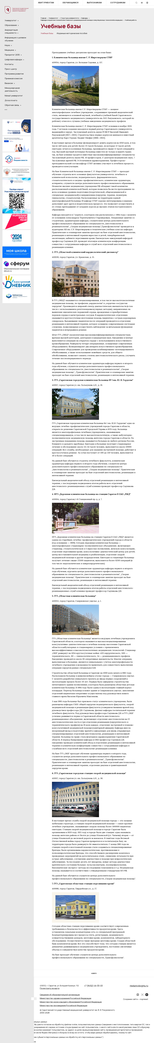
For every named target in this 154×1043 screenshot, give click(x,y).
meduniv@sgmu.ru (139, 985)
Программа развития (14, 73)
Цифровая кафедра (14, 59)
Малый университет (14, 95)
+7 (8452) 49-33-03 (93, 985)
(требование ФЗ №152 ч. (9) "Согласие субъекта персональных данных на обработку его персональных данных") (52, 1037)
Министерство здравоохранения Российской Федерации (65, 998)
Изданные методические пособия (72, 33)
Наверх (94, 973)
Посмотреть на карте (49, 988)
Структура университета (70, 18)
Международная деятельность (12, 89)
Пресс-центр (11, 69)
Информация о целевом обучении (15, 39)
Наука (7, 45)
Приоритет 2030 (12, 55)
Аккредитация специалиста (11, 31)
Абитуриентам (46, 2)
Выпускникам (94, 2)
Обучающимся (70, 2)
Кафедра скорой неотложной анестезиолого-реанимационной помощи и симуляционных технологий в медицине (82, 20)
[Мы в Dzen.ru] (147, 994)
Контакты (9, 64)
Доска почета (11, 100)
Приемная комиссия (13, 78)
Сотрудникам (117, 2)
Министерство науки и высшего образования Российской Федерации (71, 1002)
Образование (11, 25)
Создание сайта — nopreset (135, 999)
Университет (11, 20)
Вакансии (9, 83)
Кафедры (84, 18)
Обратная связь (12, 105)
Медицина (9, 50)
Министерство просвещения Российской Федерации (63, 1005)
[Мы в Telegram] (142, 994)
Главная (43, 18)
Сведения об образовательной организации (60, 994)
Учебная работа (130, 20)
